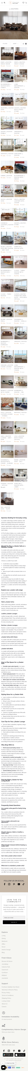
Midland (4, 975)
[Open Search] (4, 2)
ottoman (3, 573)
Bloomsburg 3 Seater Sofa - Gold (6, 272)
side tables (17, 687)
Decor (3, 947)
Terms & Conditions (7, 995)
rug (25, 687)
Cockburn (5, 972)
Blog (3, 952)
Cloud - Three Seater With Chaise (19, 272)
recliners (3, 540)
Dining (4, 938)
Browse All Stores (7, 961)
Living (3, 935)
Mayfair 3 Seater (20, 412)
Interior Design (6, 949)
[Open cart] (26, 2)
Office (3, 944)
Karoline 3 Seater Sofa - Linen (19, 485)
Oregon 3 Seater (20, 341)
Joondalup (5, 964)
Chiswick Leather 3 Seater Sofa (7, 224)
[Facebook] (5, 884)
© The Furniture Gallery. (14, 1059)
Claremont (5, 969)
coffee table (11, 687)
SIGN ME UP (14, 922)
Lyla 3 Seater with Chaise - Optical (19, 438)
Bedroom (4, 941)
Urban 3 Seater (6, 175)
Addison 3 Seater (7, 153)
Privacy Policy (6, 992)
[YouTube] (19, 884)
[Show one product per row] (23, 43)
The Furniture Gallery (8, 533)
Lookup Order (6, 1001)
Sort (15, 43)
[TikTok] (23, 884)
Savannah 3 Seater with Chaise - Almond (7, 461)
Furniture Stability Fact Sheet (10, 987)
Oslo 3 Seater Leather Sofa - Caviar (19, 201)
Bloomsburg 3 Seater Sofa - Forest (6, 86)
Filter (5, 43)
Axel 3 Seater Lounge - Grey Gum (6, 438)
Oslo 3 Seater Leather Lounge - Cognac (7, 414)
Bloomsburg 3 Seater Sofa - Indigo (19, 177)
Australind (5, 978)
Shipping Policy (6, 998)
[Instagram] (9, 884)
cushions (8, 697)
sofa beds (11, 540)
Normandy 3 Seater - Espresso (5, 343)
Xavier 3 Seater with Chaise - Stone (20, 109)
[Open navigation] (2, 2)
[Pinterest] (14, 884)
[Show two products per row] (26, 43)
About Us (4, 1004)
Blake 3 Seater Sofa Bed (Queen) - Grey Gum (7, 248)
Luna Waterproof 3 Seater (19, 86)
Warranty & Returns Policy (10, 990)
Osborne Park (6, 967)
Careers (4, 1006)
